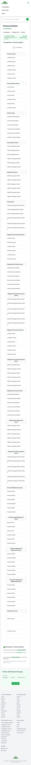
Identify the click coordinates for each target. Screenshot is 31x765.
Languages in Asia (5, 730)
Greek (2, 696)
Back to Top (15, 683)
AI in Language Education (7, 722)
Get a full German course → (23, 37)
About (18, 724)
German (13, 677)
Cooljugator (5, 677)
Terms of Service (21, 730)
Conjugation (5, 7)
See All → (3, 717)
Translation (19, 47)
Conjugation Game (21, 728)
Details (23, 32)
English (3, 706)
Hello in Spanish (5, 732)
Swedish (19, 711)
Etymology (5, 10)
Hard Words (4, 736)
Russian (3, 698)
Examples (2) (15, 32)
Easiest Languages (5, 734)
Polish (18, 715)
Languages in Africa (6, 724)
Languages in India (5, 726)
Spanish (3, 704)
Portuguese (4, 711)
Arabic (2, 700)
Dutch (2, 708)
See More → (4, 742)
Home (18, 722)
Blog (3, 13)
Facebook (5, 748)
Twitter (4, 750)
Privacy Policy (20, 732)
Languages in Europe (6, 728)
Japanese (3, 702)
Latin (18, 698)
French (3, 712)
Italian (18, 702)
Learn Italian (4, 740)
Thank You (3, 738)
